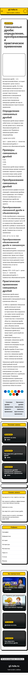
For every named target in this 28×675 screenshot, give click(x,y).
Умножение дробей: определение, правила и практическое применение (13, 471)
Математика (8, 23)
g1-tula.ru (12, 9)
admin (8, 439)
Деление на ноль (10, 437)
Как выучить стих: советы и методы (13, 497)
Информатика (6, 536)
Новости (4, 552)
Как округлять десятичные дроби (12, 511)
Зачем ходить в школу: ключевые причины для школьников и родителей (12, 517)
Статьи (4, 557)
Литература (6, 544)
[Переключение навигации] (2, 11)
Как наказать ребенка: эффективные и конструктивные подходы (14, 605)
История (4, 540)
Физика (4, 561)
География (5, 532)
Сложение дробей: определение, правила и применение (9, 407)
